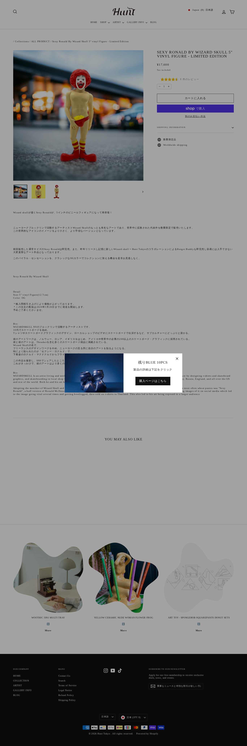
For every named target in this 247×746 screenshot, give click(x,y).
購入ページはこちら (153, 380)
